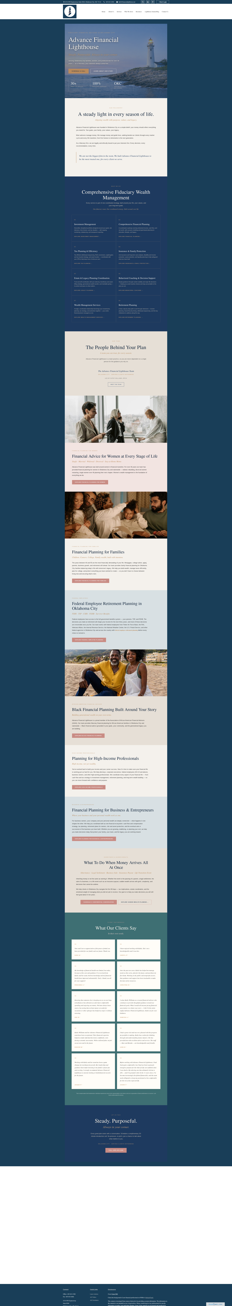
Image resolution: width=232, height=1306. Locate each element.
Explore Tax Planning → (83, 263)
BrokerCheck (149, 1297)
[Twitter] (143, 2)
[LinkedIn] (148, 2)
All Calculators (94, 1300)
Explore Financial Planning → (130, 236)
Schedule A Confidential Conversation (98, 902)
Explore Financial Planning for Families (90, 580)
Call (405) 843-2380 (116, 1150)
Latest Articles (94, 1294)
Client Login (163, 2)
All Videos (93, 1297)
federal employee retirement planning (126, 630)
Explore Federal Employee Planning (89, 640)
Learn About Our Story (103, 71)
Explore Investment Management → (87, 236)
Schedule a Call (78, 71)
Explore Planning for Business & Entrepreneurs (94, 838)
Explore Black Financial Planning (88, 735)
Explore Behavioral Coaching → (131, 290)
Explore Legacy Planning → (84, 290)
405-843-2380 (110, 2)
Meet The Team (116, 384)
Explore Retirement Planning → (131, 317)
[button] (103, 11)
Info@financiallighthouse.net (127, 2)
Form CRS (115, 1294)
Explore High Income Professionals (89, 787)
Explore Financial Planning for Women (90, 482)
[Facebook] (153, 2)
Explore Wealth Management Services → (89, 317)
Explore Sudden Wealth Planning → (135, 902)
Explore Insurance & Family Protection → (134, 263)
